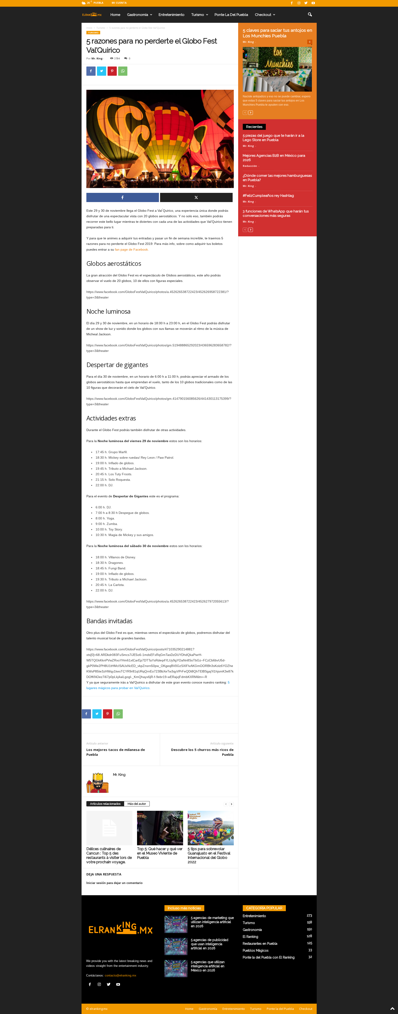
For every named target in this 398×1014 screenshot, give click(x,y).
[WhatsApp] (122, 71)
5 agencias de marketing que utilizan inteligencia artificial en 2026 (212, 922)
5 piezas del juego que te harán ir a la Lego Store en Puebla (273, 137)
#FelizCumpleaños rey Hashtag (268, 196)
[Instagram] (299, 3)
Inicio (89, 27)
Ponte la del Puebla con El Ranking (269, 957)
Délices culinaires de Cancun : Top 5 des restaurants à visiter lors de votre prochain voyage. (109, 855)
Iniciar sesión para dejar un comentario (114, 883)
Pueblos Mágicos (256, 950)
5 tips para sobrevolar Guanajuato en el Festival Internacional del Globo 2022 (209, 855)
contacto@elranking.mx (120, 975)
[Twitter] (306, 3)
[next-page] (231, 804)
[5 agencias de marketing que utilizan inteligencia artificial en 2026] (175, 924)
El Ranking (250, 937)
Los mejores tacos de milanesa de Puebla (115, 752)
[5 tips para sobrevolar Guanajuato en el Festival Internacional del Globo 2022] (211, 828)
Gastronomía (137, 15)
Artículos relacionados (105, 803)
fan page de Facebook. (132, 249)
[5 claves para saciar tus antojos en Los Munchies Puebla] (277, 69)
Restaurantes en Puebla (260, 943)
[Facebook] (292, 3)
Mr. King (96, 58)
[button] (310, 15)
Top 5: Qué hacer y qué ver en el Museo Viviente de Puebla (159, 853)
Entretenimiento (171, 15)
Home (115, 15)
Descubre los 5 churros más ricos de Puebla (202, 752)
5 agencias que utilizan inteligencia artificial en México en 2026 (208, 966)
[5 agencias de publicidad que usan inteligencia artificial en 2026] (175, 946)
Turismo (197, 15)
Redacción (250, 166)
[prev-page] (226, 804)
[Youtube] (313, 3)
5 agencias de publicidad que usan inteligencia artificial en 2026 (209, 944)
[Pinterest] (112, 71)
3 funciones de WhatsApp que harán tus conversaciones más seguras (276, 213)
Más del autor (137, 803)
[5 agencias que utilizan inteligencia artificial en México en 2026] (175, 968)
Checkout (263, 15)
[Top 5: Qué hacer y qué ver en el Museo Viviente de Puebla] (160, 828)
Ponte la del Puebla (231, 15)
